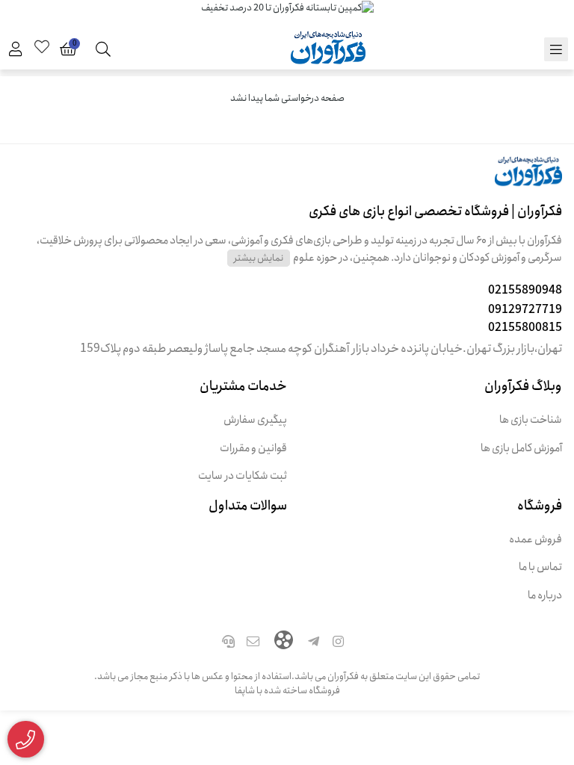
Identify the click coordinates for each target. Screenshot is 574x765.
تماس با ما (540, 567)
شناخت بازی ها (530, 420)
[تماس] (228, 643)
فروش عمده (535, 539)
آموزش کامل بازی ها (521, 448)
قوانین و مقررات (253, 448)
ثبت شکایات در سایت (242, 476)
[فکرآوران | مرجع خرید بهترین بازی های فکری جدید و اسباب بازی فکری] (287, 179)
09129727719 (525, 309)
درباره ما (545, 595)
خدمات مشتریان (243, 386)
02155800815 (525, 327)
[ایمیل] (253, 643)
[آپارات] (284, 642)
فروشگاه (539, 505)
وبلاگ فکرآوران (523, 386)
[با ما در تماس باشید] (25, 739)
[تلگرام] (314, 643)
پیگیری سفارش (255, 420)
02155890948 (525, 290)
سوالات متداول (248, 505)
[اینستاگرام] (338, 643)
